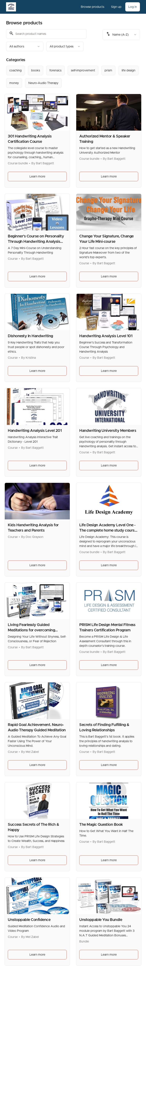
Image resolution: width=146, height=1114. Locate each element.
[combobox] (24, 46)
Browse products (92, 6)
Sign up (116, 6)
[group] (73, 77)
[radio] (15, 70)
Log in (132, 6)
